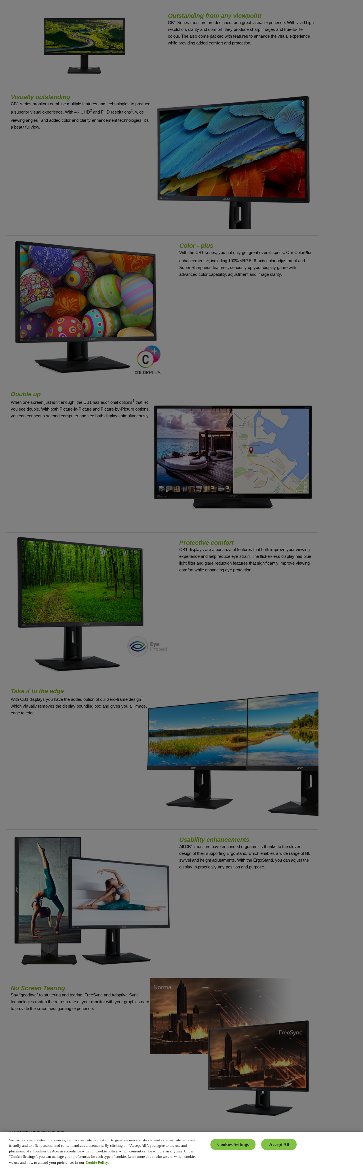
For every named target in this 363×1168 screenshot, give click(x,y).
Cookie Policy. (97, 1162)
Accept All (279, 1144)
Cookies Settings (233, 1144)
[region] (181, 1150)
